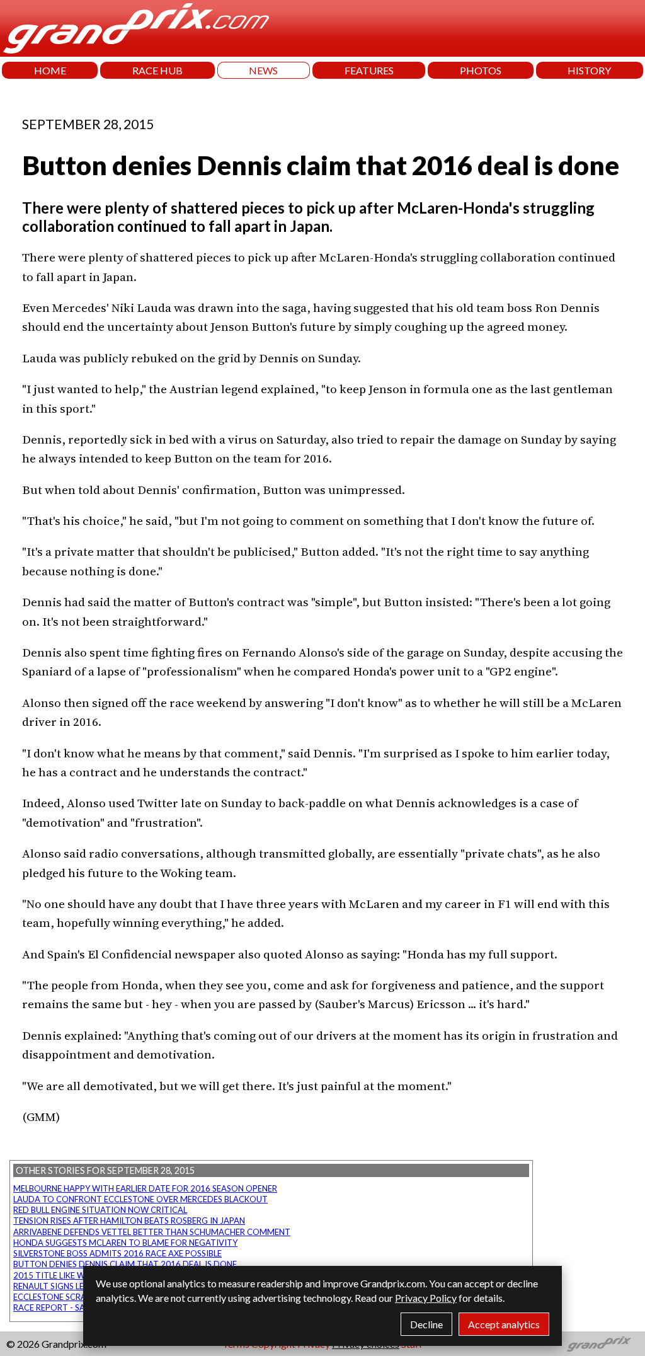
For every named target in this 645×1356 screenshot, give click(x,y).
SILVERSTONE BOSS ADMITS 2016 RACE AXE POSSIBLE (117, 1253)
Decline (426, 1324)
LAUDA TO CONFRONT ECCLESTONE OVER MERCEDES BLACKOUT (140, 1199)
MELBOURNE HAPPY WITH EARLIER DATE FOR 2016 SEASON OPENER (145, 1188)
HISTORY (589, 70)
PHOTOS (480, 70)
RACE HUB (157, 70)
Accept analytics (504, 1324)
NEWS (263, 70)
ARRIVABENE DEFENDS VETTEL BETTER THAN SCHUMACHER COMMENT (151, 1232)
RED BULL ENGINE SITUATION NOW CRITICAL (100, 1210)
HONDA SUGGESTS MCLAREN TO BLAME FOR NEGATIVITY (125, 1243)
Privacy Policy (426, 1298)
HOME (50, 70)
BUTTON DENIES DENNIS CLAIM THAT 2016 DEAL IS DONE (125, 1264)
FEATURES (369, 70)
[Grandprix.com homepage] (599, 1344)
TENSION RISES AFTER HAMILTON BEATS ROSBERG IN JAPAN (129, 1220)
